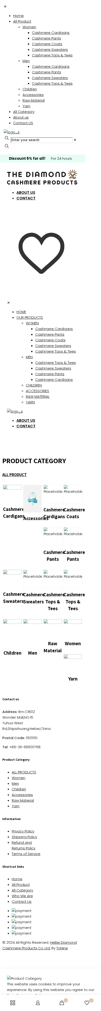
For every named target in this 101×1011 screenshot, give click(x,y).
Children (19, 789)
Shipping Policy (24, 836)
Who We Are (22, 895)
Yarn (15, 806)
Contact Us (21, 901)
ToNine (62, 948)
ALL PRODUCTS (24, 772)
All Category (22, 890)
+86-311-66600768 (21, 746)
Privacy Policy (23, 831)
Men (15, 783)
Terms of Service (26, 853)
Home (17, 878)
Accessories (22, 794)
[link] (75, 139)
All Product (21, 884)
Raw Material (23, 800)
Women (18, 777)
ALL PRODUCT (14, 474)
